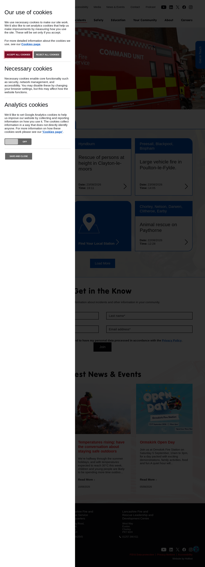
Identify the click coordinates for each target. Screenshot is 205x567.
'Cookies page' (52, 131)
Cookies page (30, 44)
